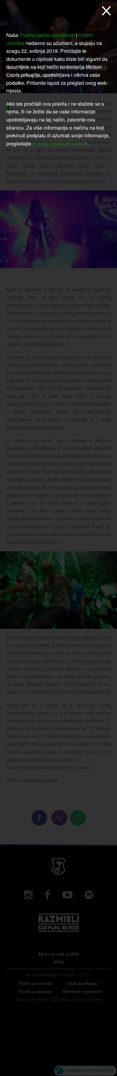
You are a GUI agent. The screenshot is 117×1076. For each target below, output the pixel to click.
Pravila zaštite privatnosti (47, 35)
